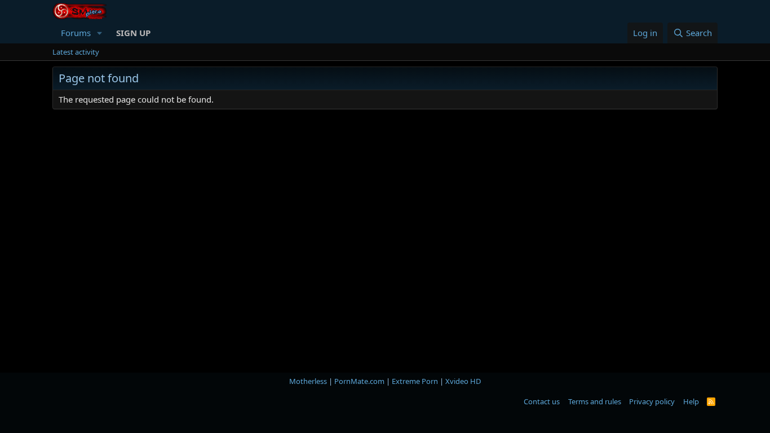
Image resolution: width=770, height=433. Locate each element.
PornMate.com (359, 381)
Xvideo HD (463, 381)
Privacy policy (652, 401)
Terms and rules (594, 401)
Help (691, 401)
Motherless (308, 381)
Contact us (542, 401)
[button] (100, 33)
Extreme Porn (415, 381)
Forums (76, 32)
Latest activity (75, 52)
